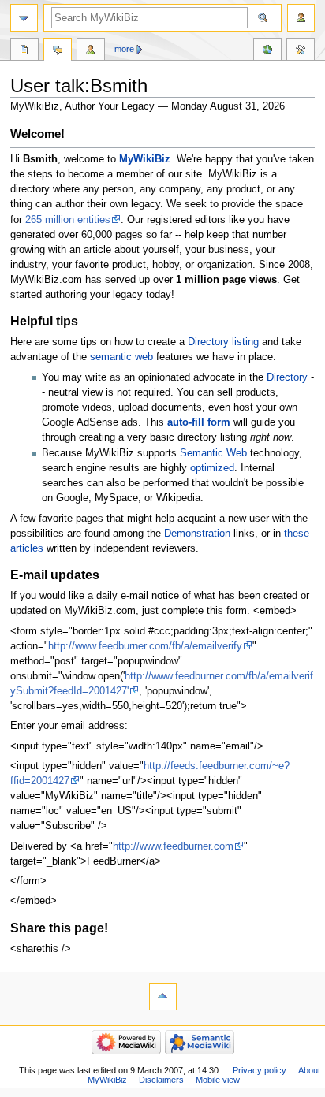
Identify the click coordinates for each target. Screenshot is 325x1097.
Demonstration (197, 533)
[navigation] (24, 18)
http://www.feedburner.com (173, 846)
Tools (300, 51)
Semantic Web (213, 453)
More (124, 49)
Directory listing (223, 342)
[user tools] (301, 18)
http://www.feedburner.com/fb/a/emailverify (145, 646)
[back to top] (163, 996)
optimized (212, 468)
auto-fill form (198, 422)
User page (24, 51)
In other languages (267, 51)
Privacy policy (259, 1070)
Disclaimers (161, 1079)
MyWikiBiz (144, 159)
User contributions (90, 51)
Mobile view (218, 1079)
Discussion (57, 51)
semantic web (121, 357)
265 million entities (67, 219)
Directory (287, 377)
